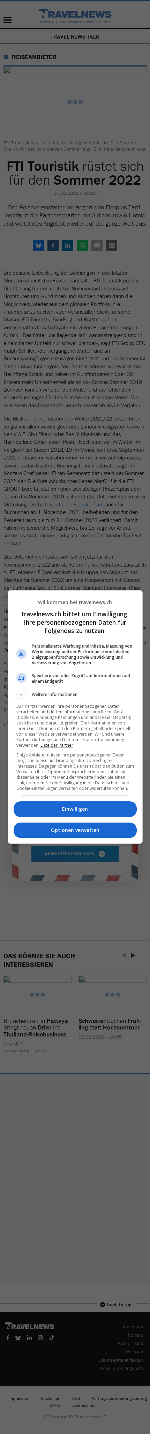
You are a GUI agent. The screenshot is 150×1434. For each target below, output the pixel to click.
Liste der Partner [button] (56, 745)
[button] (75, 694)
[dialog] (75, 717)
